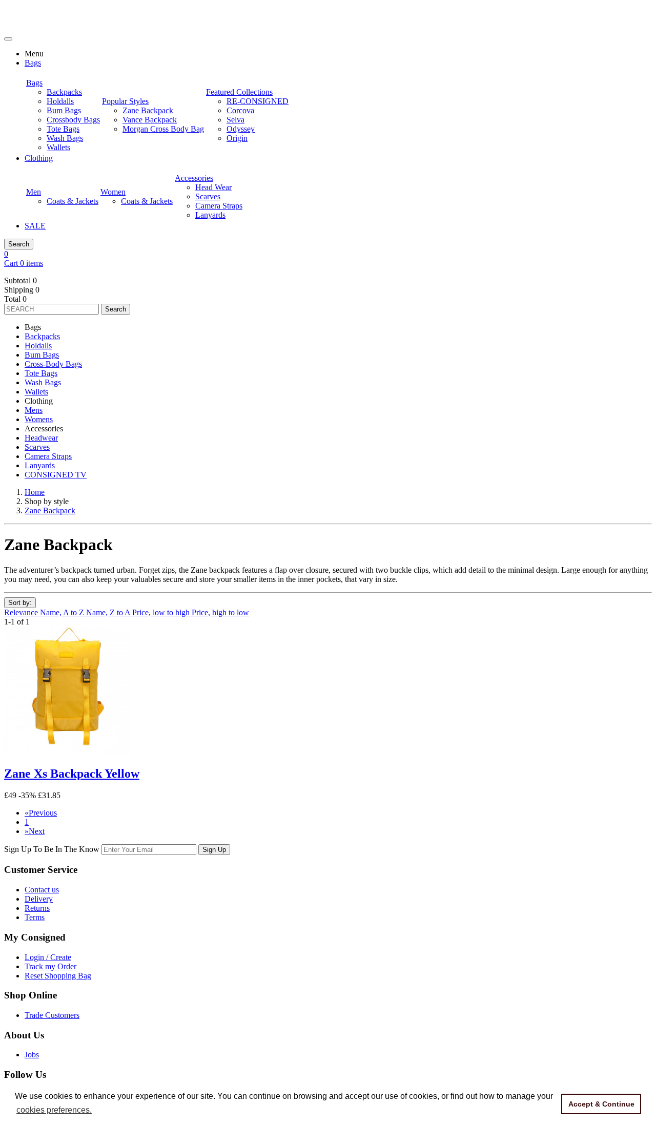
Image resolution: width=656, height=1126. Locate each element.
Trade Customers (52, 1015)
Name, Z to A (109, 612)
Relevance (22, 612)
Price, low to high (162, 612)
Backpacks (42, 336)
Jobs (32, 1054)
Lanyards (40, 465)
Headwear (41, 437)
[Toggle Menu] (8, 38)
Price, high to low (220, 612)
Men (33, 191)
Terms (35, 917)
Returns (37, 908)
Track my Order (50, 966)
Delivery (39, 898)
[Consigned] (40, 27)
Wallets (36, 391)
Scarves (37, 447)
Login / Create (48, 957)
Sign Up (214, 849)
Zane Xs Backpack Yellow (71, 773)
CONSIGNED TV (56, 474)
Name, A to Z (63, 612)
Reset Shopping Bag (58, 975)
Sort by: (20, 603)
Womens (39, 419)
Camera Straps (48, 456)
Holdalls (38, 345)
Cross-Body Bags (53, 364)
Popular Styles (125, 101)
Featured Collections (239, 92)
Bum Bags (42, 354)
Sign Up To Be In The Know (51, 849)
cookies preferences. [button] (54, 1110)
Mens (34, 410)
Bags (34, 82)
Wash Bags (43, 382)
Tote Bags (41, 373)
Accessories (194, 178)
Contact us (42, 889)
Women (113, 191)
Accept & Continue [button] (601, 1104)
